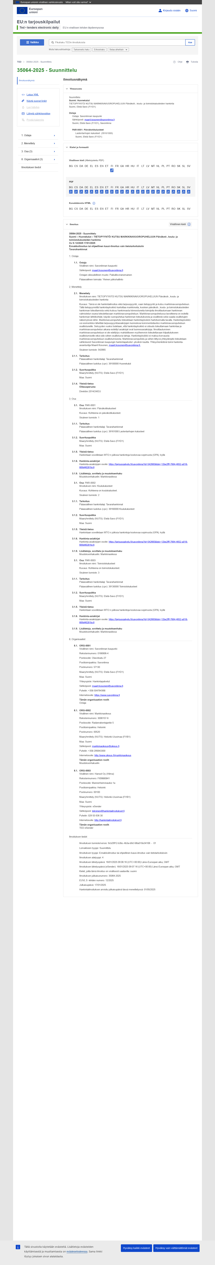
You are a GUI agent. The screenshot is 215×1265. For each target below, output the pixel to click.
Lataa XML (33, 94)
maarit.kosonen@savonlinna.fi (100, 119)
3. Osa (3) (26, 151)
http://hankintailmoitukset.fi (108, 820)
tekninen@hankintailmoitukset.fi (108, 811)
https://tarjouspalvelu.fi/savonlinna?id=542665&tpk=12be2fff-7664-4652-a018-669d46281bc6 (133, 466)
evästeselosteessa (77, 1251)
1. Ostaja (26, 135)
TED (19, 62)
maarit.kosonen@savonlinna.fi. (125, 345)
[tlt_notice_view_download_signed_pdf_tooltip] (112, 170)
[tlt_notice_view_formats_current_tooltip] (189, 224)
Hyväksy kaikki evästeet (136, 1248)
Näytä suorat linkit (37, 101)
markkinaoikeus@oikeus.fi (105, 746)
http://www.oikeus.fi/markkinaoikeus (112, 755)
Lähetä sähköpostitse (38, 113)
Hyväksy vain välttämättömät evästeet (176, 1248)
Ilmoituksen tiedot (31, 167)
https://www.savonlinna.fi (107, 695)
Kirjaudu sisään (172, 10)
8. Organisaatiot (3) (32, 159)
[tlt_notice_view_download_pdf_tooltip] (71, 191)
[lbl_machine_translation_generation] (94, 203)
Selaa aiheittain (117, 49)
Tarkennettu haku (81, 49)
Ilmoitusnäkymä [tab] (26, 80)
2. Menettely (28, 143)
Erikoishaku (99, 49)
